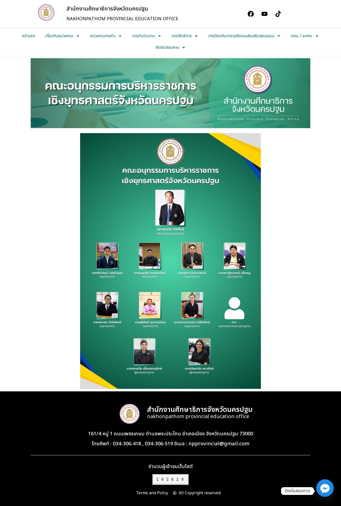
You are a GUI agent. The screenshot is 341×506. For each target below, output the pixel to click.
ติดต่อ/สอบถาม (167, 47)
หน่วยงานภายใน (103, 36)
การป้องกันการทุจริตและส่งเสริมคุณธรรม (241, 36)
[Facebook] (250, 13)
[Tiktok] (278, 13)
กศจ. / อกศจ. (302, 36)
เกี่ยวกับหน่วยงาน (59, 36)
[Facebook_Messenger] (325, 491)
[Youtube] (264, 13)
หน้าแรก (28, 36)
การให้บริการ (181, 36)
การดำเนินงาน (143, 36)
